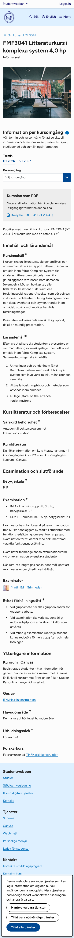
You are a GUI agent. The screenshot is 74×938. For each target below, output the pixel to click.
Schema (8, 818)
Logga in (65, 4)
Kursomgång (12, 170)
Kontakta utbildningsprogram (22, 866)
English (51, 16)
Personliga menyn (15, 841)
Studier (8, 778)
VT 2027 (25, 161)
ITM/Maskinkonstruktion (19, 700)
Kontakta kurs (12, 873)
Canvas (8, 826)
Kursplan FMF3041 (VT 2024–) (32, 215)
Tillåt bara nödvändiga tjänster (32, 917)
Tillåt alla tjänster (23, 927)
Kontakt (8, 800)
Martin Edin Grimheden (26, 587)
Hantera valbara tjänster (28, 907)
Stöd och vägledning (17, 785)
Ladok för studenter (16, 848)
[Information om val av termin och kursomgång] (67, 133)
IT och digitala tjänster (18, 793)
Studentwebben (13, 4)
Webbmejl (10, 833)
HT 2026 (9, 161)
